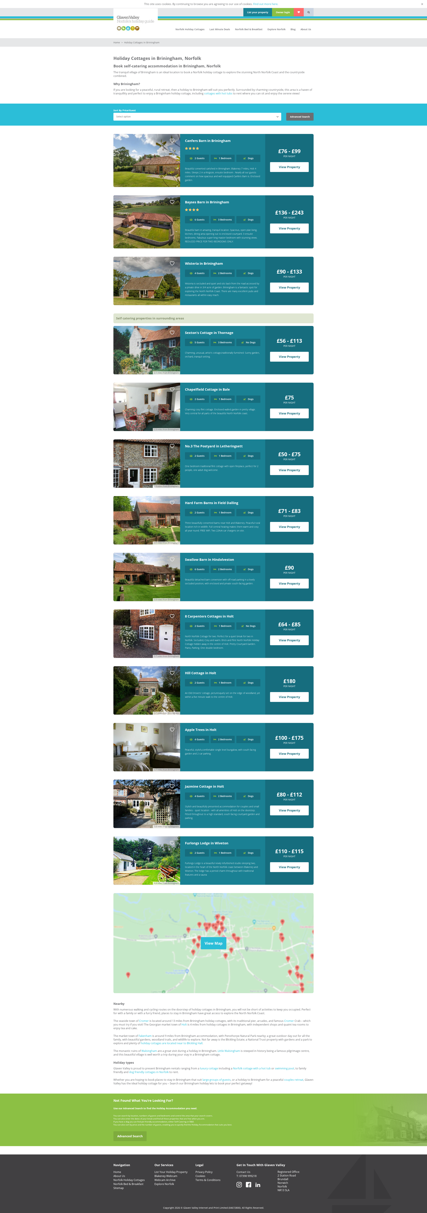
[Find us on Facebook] (248, 1188)
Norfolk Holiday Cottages (189, 29)
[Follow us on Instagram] (239, 1188)
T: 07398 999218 (247, 1176)
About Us (306, 29)
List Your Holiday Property (170, 1172)
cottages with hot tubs (218, 93)
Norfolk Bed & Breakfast (249, 29)
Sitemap (118, 1188)
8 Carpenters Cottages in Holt (209, 616)
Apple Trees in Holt (201, 729)
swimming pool (284, 1068)
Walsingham (149, 1051)
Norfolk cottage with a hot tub (252, 1068)
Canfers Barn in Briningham (208, 140)
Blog (293, 29)
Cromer (144, 1021)
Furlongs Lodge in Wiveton (206, 843)
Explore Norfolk (277, 29)
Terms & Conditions (208, 1180)
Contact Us (243, 1172)
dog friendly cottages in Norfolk (149, 1072)
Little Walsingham (229, 1051)
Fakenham (145, 1036)
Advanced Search (300, 116)
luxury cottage (209, 1068)
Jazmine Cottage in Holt (204, 786)
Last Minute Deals (219, 29)
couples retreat (293, 1080)
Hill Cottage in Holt (200, 673)
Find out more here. (265, 4)
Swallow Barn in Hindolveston (209, 559)
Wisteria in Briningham (204, 263)
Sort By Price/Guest (124, 110)
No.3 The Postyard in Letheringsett (214, 446)
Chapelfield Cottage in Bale (207, 389)
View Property (289, 167)
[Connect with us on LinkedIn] (258, 1188)
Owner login (283, 12)
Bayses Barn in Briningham (207, 202)
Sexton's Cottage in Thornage (209, 332)
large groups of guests (216, 1080)
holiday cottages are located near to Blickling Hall (171, 1043)
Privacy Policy (203, 1172)
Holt (184, 1024)
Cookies (200, 1176)
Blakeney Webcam (165, 1176)
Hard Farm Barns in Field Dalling (211, 503)
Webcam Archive (164, 1180)
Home (117, 42)
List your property (257, 12)
